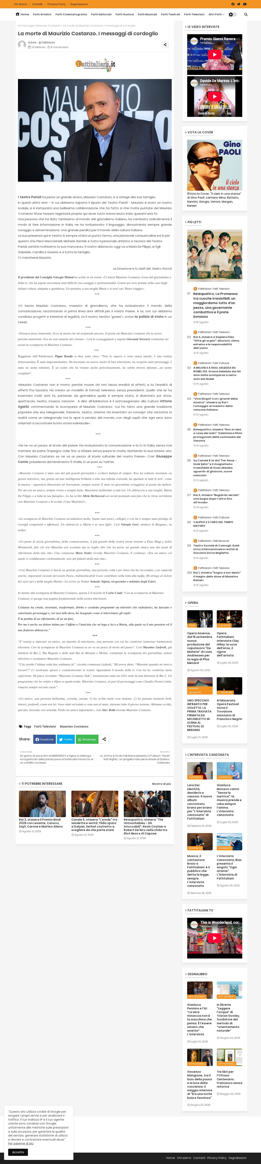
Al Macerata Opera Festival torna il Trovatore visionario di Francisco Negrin (229, 710)
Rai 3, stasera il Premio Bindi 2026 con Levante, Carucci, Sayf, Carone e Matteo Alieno (41, 823)
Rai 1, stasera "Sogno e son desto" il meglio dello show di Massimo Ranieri (217, 576)
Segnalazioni (79, 4)
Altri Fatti (215, 14)
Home (24, 14)
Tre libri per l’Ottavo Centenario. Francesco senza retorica (229, 1079)
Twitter (68, 739)
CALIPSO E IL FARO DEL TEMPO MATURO (213, 524)
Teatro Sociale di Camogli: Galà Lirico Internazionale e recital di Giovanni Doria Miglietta (216, 549)
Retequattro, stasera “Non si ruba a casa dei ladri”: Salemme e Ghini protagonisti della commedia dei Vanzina (217, 435)
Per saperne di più (20, 1143)
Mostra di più (161, 784)
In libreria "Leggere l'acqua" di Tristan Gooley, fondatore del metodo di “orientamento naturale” (228, 1018)
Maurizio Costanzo (48, 25)
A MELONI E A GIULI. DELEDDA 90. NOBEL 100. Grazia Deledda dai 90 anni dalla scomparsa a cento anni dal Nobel (217, 373)
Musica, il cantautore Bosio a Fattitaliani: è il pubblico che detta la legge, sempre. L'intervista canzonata (198, 871)
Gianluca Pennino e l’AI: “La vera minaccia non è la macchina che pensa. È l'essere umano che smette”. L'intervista (199, 1019)
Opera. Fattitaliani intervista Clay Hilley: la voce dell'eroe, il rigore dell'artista (228, 644)
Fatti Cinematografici (71, 14)
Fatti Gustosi (125, 14)
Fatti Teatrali (170, 14)
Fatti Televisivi (194, 14)
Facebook (47, 739)
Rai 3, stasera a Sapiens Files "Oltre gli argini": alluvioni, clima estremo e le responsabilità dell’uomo (216, 342)
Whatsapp (89, 739)
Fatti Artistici (42, 14)
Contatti (37, 4)
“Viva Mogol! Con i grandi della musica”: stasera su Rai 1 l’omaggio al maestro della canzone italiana (215, 404)
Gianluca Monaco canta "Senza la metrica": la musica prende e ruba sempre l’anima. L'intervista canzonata (229, 800)
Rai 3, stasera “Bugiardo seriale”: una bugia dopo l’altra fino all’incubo (216, 498)
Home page (26, 25)
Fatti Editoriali (101, 14)
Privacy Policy (57, 4)
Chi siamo (21, 4)
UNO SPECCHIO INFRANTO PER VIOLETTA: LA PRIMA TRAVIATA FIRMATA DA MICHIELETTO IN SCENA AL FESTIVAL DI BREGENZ (199, 715)
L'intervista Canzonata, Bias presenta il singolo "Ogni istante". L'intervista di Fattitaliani (229, 867)
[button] (246, 14)
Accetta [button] (18, 1152)
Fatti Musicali (147, 14)
